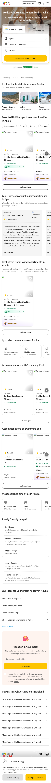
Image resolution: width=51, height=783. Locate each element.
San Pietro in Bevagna (12, 578)
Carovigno (22, 544)
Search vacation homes (25, 58)
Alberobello (33, 530)
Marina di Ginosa (23, 580)
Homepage (6, 78)
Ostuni (7, 542)
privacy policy (13, 772)
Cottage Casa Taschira (13, 215)
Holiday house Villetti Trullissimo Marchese (23, 157)
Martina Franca (33, 578)
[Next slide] (47, 153)
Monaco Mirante (10, 580)
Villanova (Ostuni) (30, 542)
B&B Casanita (42, 459)
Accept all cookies (35, 777)
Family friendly (27, 78)
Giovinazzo (8, 533)
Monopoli (24, 530)
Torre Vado (35, 566)
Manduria (7, 212)
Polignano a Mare (14, 530)
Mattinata (8, 554)
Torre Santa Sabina (16, 542)
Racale (41, 107)
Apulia (15, 78)
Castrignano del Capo (12, 569)
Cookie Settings (12, 777)
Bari (6, 530)
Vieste (15, 554)
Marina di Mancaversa (12, 566)
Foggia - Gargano (8, 107)
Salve (22, 107)
